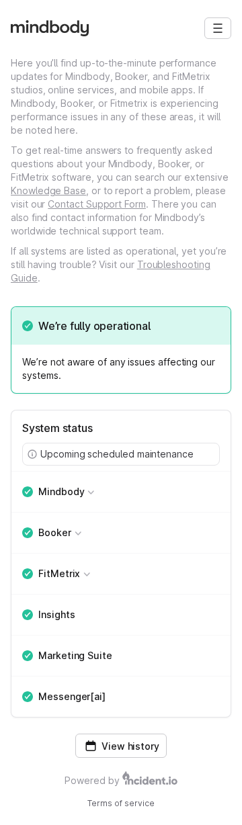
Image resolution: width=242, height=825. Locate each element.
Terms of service (121, 803)
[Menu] (217, 28)
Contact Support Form (97, 204)
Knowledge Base (48, 190)
